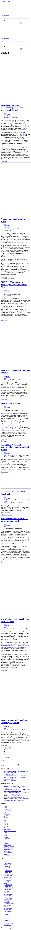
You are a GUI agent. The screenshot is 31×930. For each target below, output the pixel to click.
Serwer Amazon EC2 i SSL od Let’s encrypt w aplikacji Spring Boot (16, 787)
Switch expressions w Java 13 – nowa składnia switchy (14, 519)
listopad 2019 (7, 886)
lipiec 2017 (7, 902)
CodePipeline (22, 500)
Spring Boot (15, 455)
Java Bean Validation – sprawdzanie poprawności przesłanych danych (12, 107)
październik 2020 (9, 874)
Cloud (9, 292)
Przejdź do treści (5, 1)
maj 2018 (6, 900)
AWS (5, 292)
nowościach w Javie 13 (7, 551)
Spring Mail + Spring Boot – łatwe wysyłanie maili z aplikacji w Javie (15, 447)
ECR (5, 820)
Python (6, 837)
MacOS (6, 227)
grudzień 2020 (8, 871)
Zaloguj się (7, 920)
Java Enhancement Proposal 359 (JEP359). (12, 426)
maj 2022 (6, 861)
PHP (5, 835)
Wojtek (6, 786)
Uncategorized (8, 852)
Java (15, 116)
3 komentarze (7, 230)
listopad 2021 (7, 866)
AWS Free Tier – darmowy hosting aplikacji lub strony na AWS (14, 284)
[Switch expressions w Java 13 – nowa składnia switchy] (6, 515)
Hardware (7, 826)
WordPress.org (8, 925)
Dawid (6, 792)
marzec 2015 (7, 914)
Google (6, 823)
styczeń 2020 (7, 883)
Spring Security (8, 849)
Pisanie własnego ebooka (11, 774)
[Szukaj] (21, 23)
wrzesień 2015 (8, 908)
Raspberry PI (7, 838)
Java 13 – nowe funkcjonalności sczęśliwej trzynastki (15, 721)
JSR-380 (22, 132)
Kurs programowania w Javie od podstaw (15, 775)
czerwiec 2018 (8, 899)
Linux (5, 832)
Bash (5, 807)
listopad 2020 (7, 872)
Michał (8, 114)
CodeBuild (15, 500)
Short (10, 227)
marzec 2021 (7, 868)
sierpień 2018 (7, 895)
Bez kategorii (7, 810)
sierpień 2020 (7, 877)
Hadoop (6, 824)
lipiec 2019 (7, 891)
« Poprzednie (7, 748)
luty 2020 (6, 882)
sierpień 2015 (7, 909)
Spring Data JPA (8, 848)
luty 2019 (6, 892)
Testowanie (7, 851)
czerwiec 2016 (8, 905)
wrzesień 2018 (8, 894)
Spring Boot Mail (23, 455)
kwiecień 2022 (8, 863)
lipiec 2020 (7, 878)
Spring (9, 455)
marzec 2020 (7, 880)
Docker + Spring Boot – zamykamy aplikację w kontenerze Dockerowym (16, 796)
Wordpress (7, 855)
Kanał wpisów (8, 922)
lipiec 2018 (7, 897)
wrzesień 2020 (8, 875)
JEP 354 (18, 546)
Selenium (6, 840)
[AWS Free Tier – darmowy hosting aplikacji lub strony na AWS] (7, 278)
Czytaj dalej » (4, 161)
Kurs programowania (10, 831)
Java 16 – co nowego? (10, 780)
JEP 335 (3, 651)
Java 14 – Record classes (11, 403)
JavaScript (7, 829)
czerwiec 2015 (8, 911)
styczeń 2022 (7, 864)
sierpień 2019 (7, 889)
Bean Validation (8, 116)
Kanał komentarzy (9, 923)
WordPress (14, 928)
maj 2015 (6, 913)
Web (5, 854)
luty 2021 (6, 869)
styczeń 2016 (7, 906)
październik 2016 (9, 903)
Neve (2, 928)
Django (6, 817)
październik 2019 (9, 888)
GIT (28, 500)
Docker (6, 818)
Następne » (7, 757)
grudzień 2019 (8, 885)
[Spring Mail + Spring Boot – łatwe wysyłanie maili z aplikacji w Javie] (5, 441)
